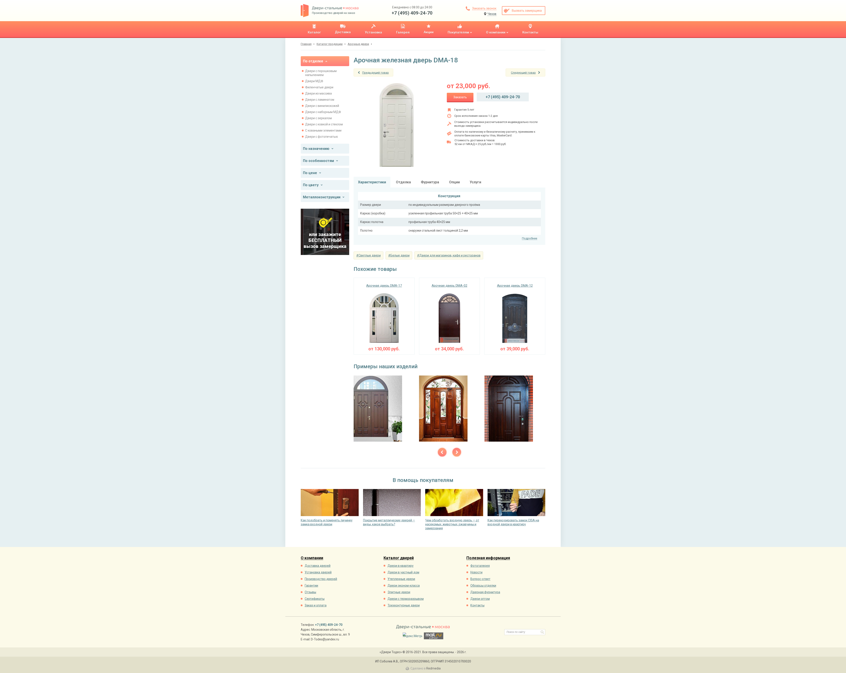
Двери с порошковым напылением (321, 73)
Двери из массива (318, 93)
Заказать (460, 97)
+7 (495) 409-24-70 (412, 13)
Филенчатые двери (319, 87)
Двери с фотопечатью (321, 136)
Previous (442, 452)
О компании (312, 558)
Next (457, 452)
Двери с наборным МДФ (323, 112)
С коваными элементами (323, 130)
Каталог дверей (399, 558)
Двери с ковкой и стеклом (324, 124)
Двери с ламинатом (319, 99)
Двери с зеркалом (318, 118)
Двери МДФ (314, 81)
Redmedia (433, 668)
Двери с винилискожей (322, 106)
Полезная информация (488, 558)
